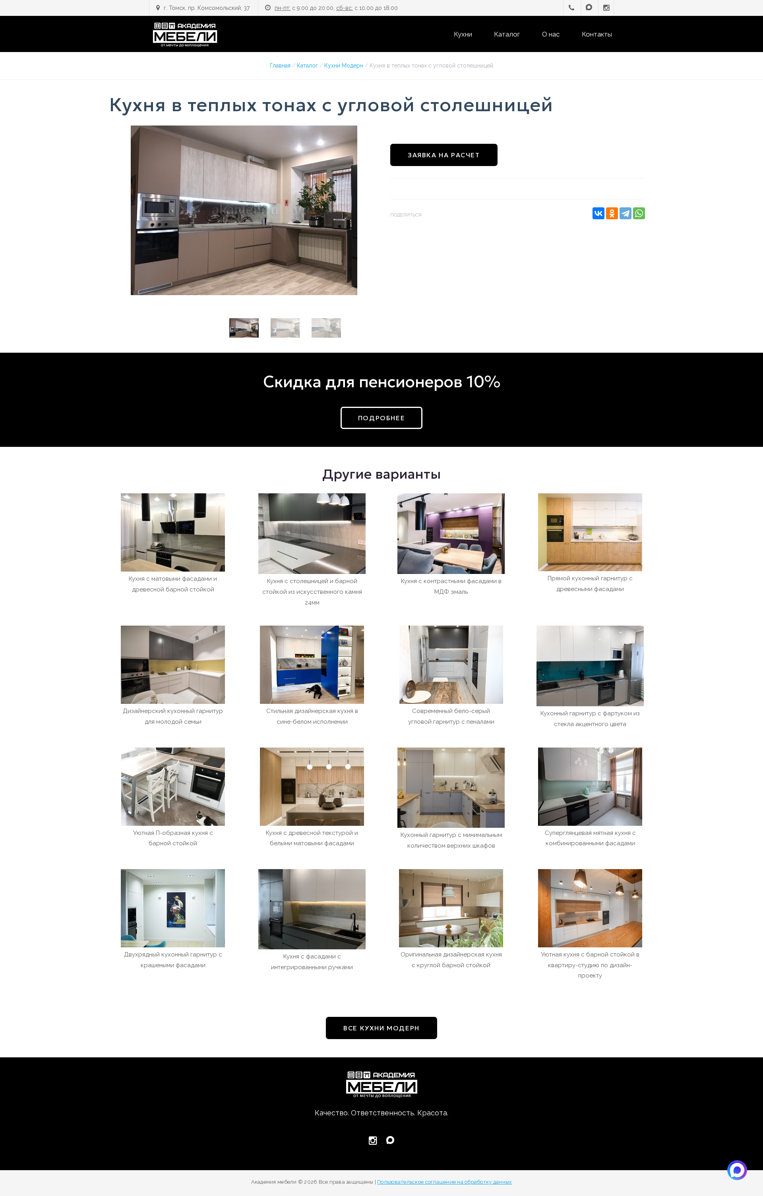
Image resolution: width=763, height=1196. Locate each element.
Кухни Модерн (343, 65)
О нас (551, 34)
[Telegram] (625, 213)
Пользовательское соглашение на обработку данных (444, 1182)
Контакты (597, 34)
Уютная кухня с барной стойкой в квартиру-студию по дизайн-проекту (590, 965)
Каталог (507, 34)
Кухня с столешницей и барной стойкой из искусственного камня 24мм (312, 592)
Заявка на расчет (444, 155)
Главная (280, 65)
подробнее (381, 418)
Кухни (463, 34)
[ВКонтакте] (598, 213)
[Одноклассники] (612, 213)
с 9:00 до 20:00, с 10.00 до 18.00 (336, 8)
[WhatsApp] (639, 213)
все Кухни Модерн (381, 1028)
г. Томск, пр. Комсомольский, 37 (207, 8)
